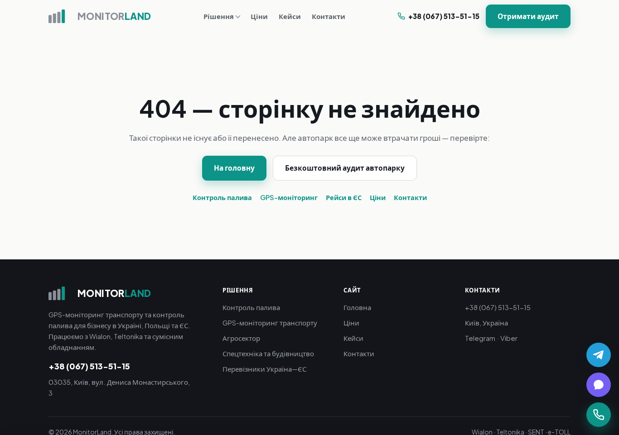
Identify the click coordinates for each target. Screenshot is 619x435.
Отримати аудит (528, 16)
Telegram (480, 338)
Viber (508, 338)
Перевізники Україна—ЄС (264, 368)
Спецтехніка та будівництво (268, 353)
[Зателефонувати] (598, 414)
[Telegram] (598, 355)
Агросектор (241, 338)
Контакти (328, 16)
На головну (234, 167)
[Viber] (598, 385)
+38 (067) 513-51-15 (443, 16)
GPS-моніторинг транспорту (269, 322)
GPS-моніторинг (289, 197)
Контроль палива (222, 197)
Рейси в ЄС (344, 197)
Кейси (290, 16)
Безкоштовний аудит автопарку (345, 167)
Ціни (259, 16)
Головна (357, 307)
